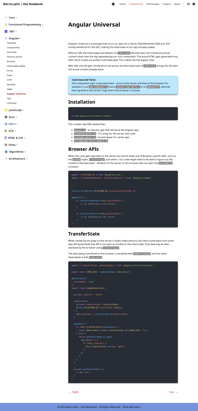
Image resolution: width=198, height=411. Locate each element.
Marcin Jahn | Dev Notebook (23, 4)
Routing (11, 61)
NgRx (9, 89)
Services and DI (14, 56)
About (177, 4)
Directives (12, 52)
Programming (136, 4)
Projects (167, 4)
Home (123, 4)
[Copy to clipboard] (174, 115)
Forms (10, 70)
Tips (9, 98)
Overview (11, 42)
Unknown (12, 103)
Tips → (173, 392)
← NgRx (73, 392)
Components (13, 47)
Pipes (9, 75)
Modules (11, 84)
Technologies (152, 4)
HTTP (9, 79)
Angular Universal (16, 93)
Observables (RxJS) (16, 66)
